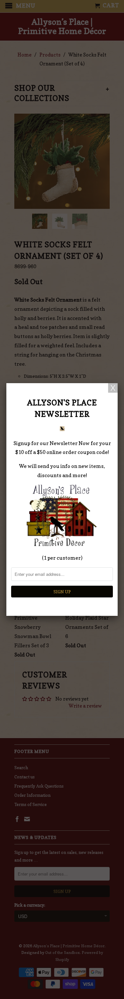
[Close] (113, 388)
